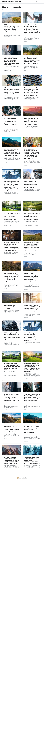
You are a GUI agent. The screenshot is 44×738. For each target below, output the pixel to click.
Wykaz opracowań (31, 1)
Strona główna (39, 1)
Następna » (24, 477)
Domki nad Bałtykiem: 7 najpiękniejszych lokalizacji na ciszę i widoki (11, 307)
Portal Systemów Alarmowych (11, 1)
